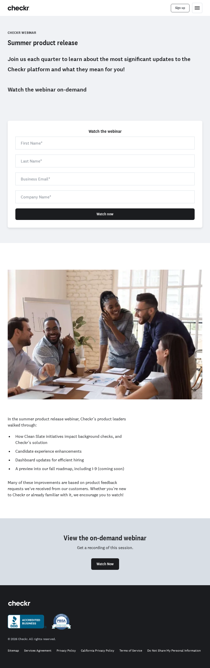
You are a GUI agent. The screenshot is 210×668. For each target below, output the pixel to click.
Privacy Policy (66, 651)
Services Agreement (37, 651)
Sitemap (13, 651)
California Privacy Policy (97, 651)
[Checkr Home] (19, 8)
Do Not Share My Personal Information (174, 651)
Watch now (105, 214)
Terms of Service (130, 651)
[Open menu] (197, 8)
